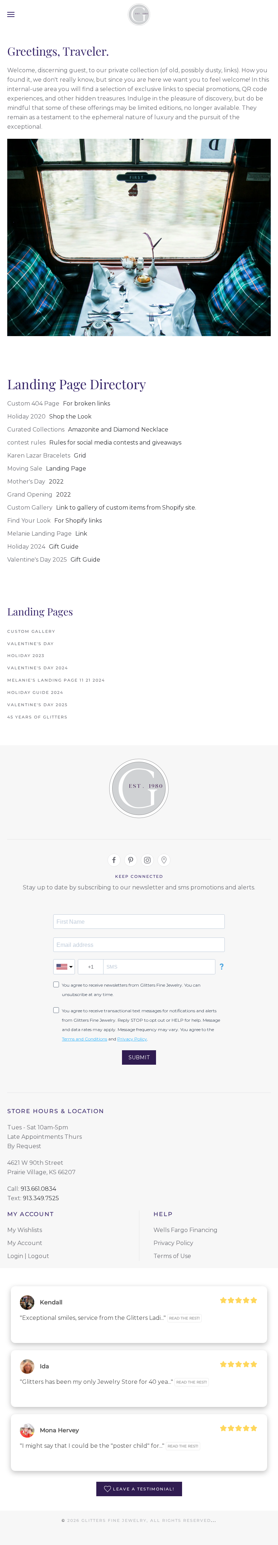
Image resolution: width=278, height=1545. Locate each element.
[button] (10, 14)
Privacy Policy (132, 1039)
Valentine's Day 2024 (37, 667)
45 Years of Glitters (37, 717)
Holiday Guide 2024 (35, 692)
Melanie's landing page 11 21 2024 (56, 680)
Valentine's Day (30, 643)
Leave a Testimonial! (143, 1489)
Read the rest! (184, 1318)
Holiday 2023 (26, 655)
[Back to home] (139, 14)
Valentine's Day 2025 (37, 704)
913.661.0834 (38, 1188)
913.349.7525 (41, 1198)
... (213, 1520)
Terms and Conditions (84, 1039)
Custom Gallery (31, 631)
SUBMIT (139, 1057)
